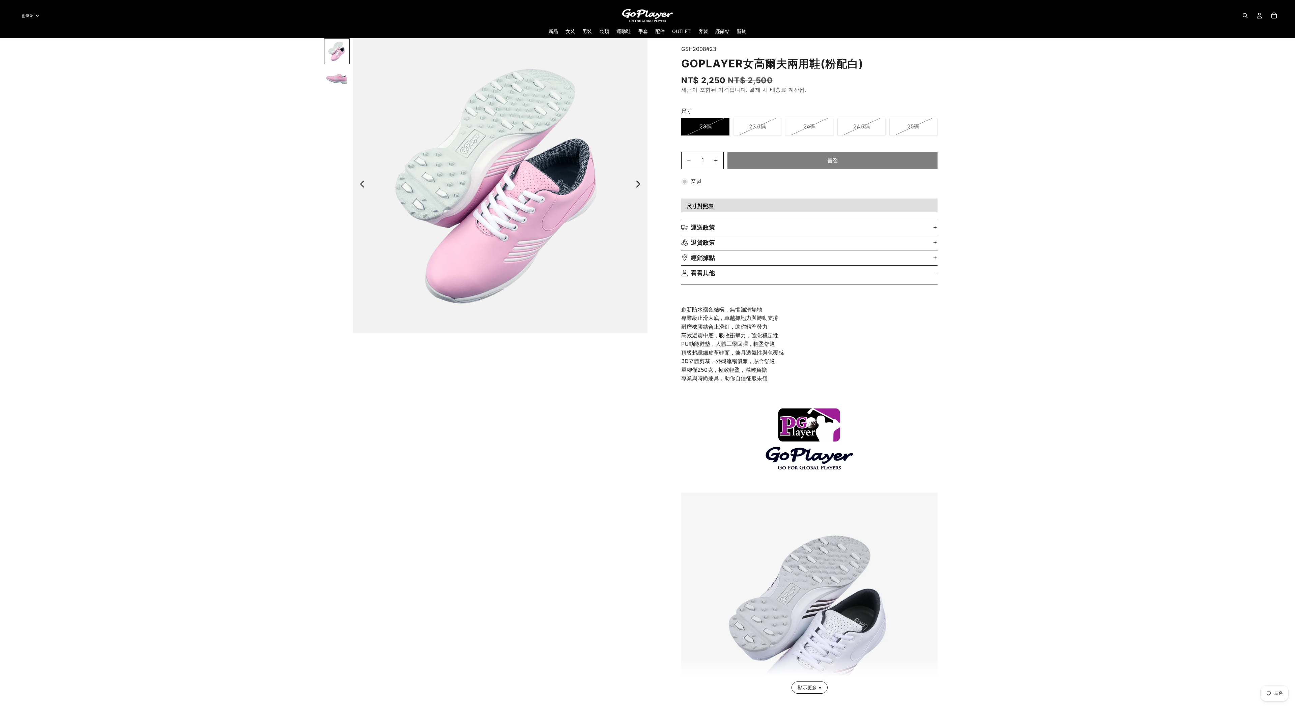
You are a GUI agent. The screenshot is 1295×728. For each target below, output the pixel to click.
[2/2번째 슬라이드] (337, 78)
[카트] (1274, 15)
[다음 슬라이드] (640, 185)
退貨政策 (703, 242)
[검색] (1245, 15)
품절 (832, 160)
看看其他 (703, 272)
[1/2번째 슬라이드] (337, 51)
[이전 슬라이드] (360, 185)
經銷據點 (703, 257)
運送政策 (703, 227)
